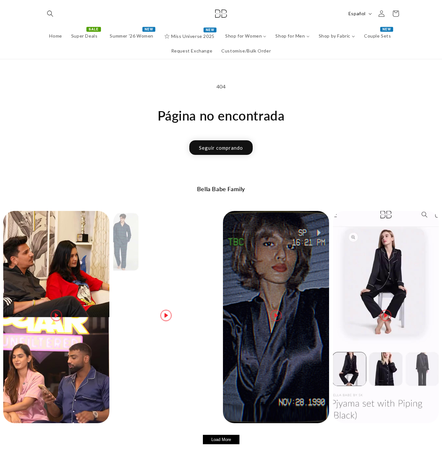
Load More (221, 439)
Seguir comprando (221, 148)
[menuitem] (55, 36)
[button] (50, 13)
